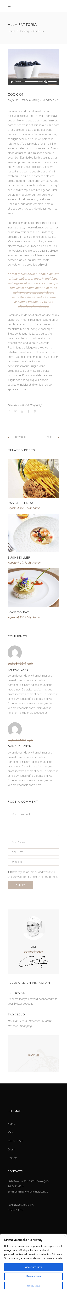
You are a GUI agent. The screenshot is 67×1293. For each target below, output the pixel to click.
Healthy (12, 405)
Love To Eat (19, 612)
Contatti (12, 1158)
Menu (11, 1132)
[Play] (11, 81)
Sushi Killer (19, 557)
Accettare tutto (33, 1267)
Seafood (23, 405)
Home (11, 31)
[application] (33, 81)
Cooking (24, 31)
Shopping (35, 405)
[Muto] (45, 81)
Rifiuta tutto (33, 1285)
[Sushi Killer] (33, 533)
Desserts (13, 1021)
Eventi (11, 1149)
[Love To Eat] (33, 587)
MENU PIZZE (15, 1141)
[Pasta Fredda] (33, 478)
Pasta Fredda (20, 503)
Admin (36, 508)
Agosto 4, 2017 (17, 508)
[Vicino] (64, 1236)
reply (30, 663)
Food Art (45, 100)
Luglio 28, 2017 (17, 100)
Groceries (34, 1021)
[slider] (53, 81)
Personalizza (33, 1276)
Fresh (23, 1021)
